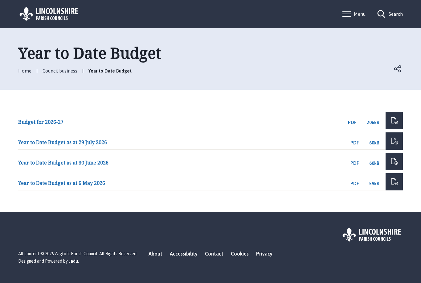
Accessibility (184, 253)
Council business (60, 70)
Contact (214, 253)
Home (24, 70)
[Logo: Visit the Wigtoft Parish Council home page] (49, 14)
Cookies (240, 253)
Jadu (73, 261)
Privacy (264, 253)
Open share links (398, 69)
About (155, 253)
